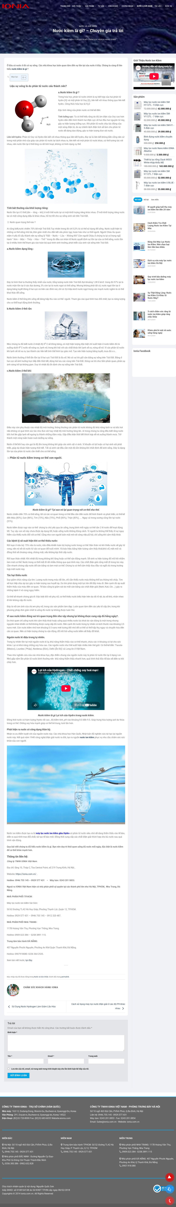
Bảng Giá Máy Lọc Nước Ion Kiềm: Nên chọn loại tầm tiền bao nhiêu (159, 244)
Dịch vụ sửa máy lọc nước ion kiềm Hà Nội (160, 261)
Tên (10, 1056)
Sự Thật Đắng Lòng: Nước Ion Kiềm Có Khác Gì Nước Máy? (159, 295)
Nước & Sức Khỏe (144, 6)
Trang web (92, 1056)
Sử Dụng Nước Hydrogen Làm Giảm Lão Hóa (33, 1006)
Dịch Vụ (168, 6)
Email (51, 1056)
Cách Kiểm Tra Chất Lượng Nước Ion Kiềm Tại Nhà (159, 225)
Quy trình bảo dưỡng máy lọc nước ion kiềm (159, 278)
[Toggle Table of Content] (22, 77)
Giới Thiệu (76, 6)
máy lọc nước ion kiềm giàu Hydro (52, 833)
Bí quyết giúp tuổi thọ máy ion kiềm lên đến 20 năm (160, 208)
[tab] (138, 199)
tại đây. (29, 960)
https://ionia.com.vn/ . (26, 874)
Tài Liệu (158, 6)
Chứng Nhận (127, 6)
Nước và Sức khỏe (88, 26)
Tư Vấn (101, 6)
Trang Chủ (65, 6)
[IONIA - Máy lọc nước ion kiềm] (16, 6)
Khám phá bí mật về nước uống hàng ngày (159, 331)
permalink (65, 977)
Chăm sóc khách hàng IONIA (102, 39)
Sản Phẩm (89, 6)
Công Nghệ (113, 6)
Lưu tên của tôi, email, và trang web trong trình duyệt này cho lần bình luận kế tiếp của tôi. (50, 1069)
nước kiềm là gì (19, 69)
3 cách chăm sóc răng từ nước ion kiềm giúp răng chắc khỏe (159, 314)
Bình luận (12, 1032)
